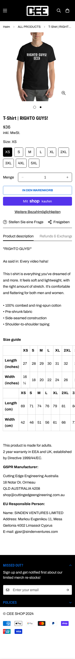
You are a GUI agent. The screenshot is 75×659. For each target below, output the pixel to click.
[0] (67, 10)
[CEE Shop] (38, 10)
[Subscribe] (67, 590)
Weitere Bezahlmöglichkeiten (38, 212)
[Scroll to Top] (68, 638)
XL (53, 153)
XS (8, 153)
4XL (22, 164)
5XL (35, 164)
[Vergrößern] (63, 93)
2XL (64, 153)
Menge (8, 177)
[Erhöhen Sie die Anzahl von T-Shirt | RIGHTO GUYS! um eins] (67, 177)
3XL (9, 164)
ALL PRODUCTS (29, 26)
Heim (6, 26)
